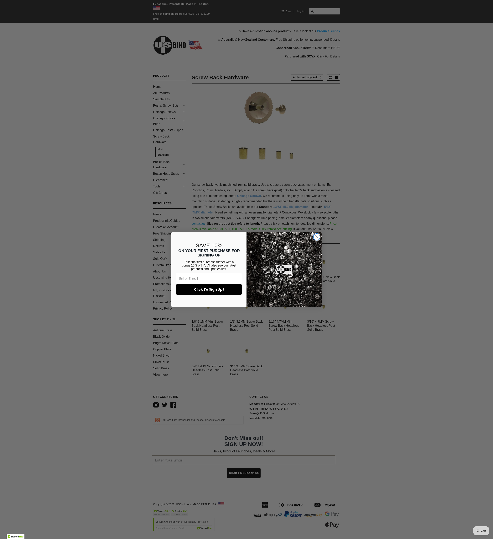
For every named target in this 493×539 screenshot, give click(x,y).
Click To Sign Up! (209, 289)
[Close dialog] (316, 237)
